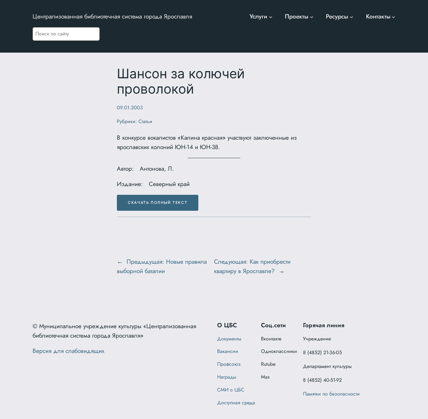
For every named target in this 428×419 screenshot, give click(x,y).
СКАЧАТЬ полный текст (157, 202)
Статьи (145, 121)
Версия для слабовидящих (68, 350)
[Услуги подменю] (271, 16)
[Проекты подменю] (312, 16)
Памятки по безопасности (331, 393)
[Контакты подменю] (393, 16)
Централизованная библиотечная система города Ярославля (112, 16)
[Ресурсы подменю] (351, 16)
